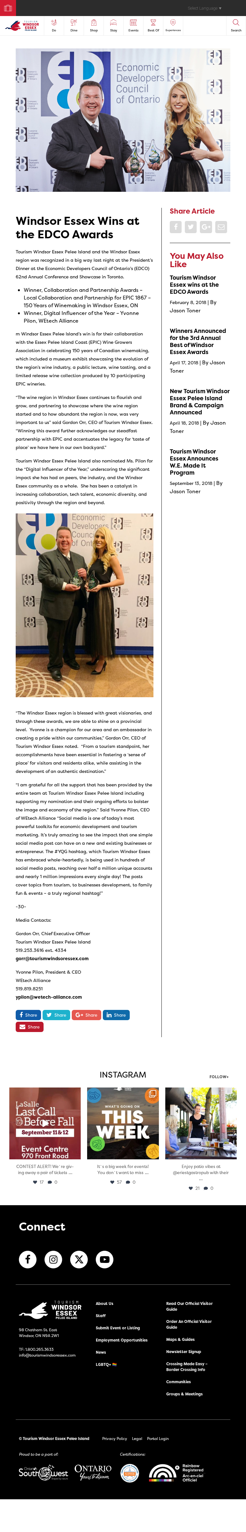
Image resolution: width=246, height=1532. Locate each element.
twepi (44, 1093)
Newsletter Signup (183, 1351)
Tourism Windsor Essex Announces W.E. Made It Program (194, 462)
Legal (137, 1438)
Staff (101, 1315)
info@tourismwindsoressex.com (47, 1355)
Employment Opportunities (122, 1340)
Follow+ (219, 1077)
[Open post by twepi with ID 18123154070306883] (123, 1123)
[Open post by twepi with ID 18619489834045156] (201, 1123)
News (101, 1352)
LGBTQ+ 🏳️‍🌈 (106, 1364)
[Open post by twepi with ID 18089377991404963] (45, 1123)
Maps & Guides (180, 1339)
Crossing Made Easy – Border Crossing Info (187, 1366)
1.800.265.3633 (39, 1349)
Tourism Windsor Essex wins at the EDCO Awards (194, 285)
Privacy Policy (114, 1438)
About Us (104, 1303)
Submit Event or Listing (118, 1328)
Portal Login (158, 1438)
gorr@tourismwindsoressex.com (52, 958)
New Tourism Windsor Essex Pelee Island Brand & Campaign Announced (200, 401)
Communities (178, 1381)
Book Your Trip (5, 6)
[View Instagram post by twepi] (75, 1153)
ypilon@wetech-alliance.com (49, 997)
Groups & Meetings (184, 1394)
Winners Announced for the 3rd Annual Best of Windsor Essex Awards (198, 341)
